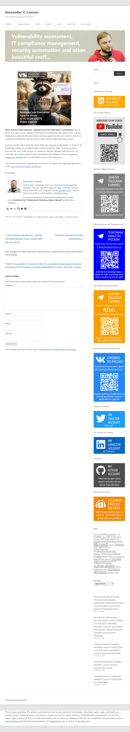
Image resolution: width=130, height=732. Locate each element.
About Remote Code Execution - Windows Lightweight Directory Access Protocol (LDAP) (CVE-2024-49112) (24, 238)
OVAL (109, 547)
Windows (100, 572)
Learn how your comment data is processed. (57, 349)
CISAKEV (98, 536)
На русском (86, 24)
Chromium (111, 534)
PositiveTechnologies (105, 551)
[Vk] (11, 209)
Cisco (104, 537)
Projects (8, 24)
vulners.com (101, 569)
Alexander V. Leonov (22, 12)
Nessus (119, 544)
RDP (114, 557)
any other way (84, 721)
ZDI (116, 572)
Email (8, 323)
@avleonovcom (65, 190)
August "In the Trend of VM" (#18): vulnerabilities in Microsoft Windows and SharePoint (108, 650)
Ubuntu (108, 563)
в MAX (65, 200)
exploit (113, 539)
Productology (24, 24)
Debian (119, 537)
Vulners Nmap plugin (110, 609)
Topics (38, 24)
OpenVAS (103, 546)
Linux (97, 541)
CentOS (103, 534)
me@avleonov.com (57, 721)
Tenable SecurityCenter (108, 561)
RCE (111, 556)
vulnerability (59, 217)
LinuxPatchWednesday (112, 541)
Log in (96, 83)
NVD (96, 546)
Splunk (108, 559)
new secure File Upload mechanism (26, 166)
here (59, 188)
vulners (118, 566)
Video (59, 24)
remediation (120, 557)
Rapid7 (105, 556)
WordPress (111, 573)
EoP (98, 539)
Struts (51, 217)
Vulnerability (28, 217)
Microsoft (101, 544)
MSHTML (112, 545)
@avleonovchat (61, 193)
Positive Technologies (103, 554)
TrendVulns (99, 563)
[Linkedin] (7, 209)
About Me (71, 24)
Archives (97, 581)
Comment (10, 285)
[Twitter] (15, 209)
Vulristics (114, 569)
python (116, 553)
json (118, 539)
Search (96, 69)
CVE (108, 536)
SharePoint (99, 559)
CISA (118, 534)
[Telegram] (25, 209)
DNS (95, 539)
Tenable (116, 559)
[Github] (18, 209)
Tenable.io (97, 561)
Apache (45, 217)
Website (8, 333)
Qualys (98, 556)
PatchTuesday (101, 549)
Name (8, 313)
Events (49, 24)
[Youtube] (22, 209)
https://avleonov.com (14, 721)
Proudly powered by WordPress (16, 700)
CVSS (113, 536)
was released (50, 145)
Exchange (105, 538)
